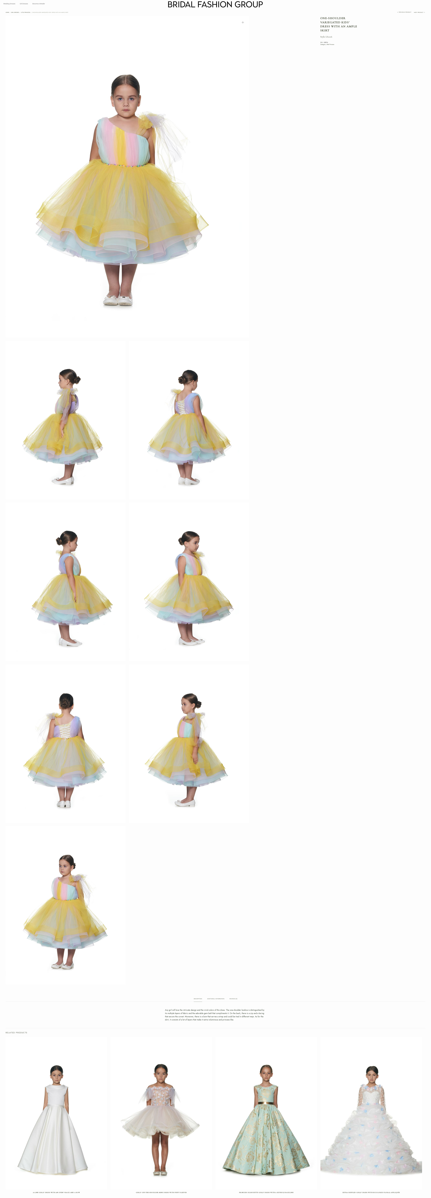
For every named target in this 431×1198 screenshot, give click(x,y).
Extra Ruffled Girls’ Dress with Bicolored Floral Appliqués (371, 1192)
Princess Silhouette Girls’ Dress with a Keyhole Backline (266, 1192)
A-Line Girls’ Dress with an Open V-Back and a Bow (56, 1192)
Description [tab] (198, 999)
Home (7, 12)
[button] (243, 22)
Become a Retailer (38, 4)
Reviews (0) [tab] (233, 999)
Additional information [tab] (215, 999)
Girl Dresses (24, 4)
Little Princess (25, 12)
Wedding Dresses (9, 4)
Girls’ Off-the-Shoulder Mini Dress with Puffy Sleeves (161, 1192)
